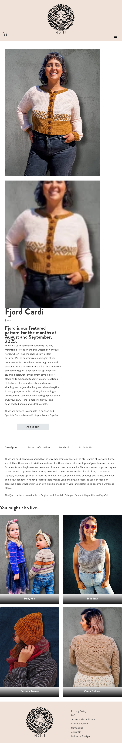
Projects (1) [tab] (85, 447)
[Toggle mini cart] (5, 34)
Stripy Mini (30, 598)
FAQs (74, 715)
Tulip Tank (92, 598)
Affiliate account (80, 723)
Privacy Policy (78, 711)
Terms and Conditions (83, 719)
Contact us (77, 727)
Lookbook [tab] (64, 447)
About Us (76, 732)
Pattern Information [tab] (39, 447)
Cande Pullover (92, 691)
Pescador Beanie (30, 691)
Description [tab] (11, 447)
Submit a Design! (80, 736)
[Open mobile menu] (115, 36)
